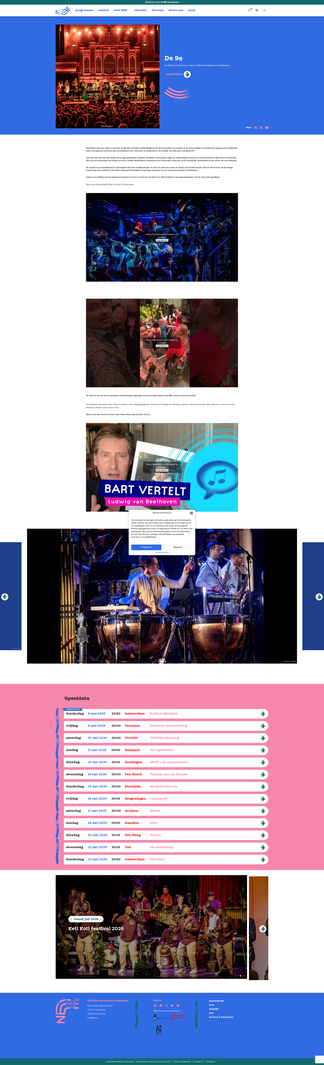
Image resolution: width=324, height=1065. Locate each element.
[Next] (263, 929)
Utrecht (131, 738)
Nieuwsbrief (216, 1001)
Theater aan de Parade (169, 774)
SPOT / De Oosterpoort (169, 762)
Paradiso (157, 859)
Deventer (132, 725)
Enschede (133, 786)
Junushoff (159, 798)
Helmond (132, 750)
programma (84, 10)
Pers (211, 1005)
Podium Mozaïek (164, 713)
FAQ (211, 1013)
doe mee (158, 10)
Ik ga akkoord (162, 240)
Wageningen (135, 798)
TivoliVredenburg (164, 738)
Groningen (133, 762)
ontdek (103, 10)
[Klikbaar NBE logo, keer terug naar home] (63, 10)
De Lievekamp (161, 847)
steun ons (176, 10)
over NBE (120, 10)
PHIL (154, 823)
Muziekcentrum (163, 786)
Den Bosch (133, 774)
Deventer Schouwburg (168, 725)
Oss (128, 847)
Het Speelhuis (161, 750)
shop (191, 10)
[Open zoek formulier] (264, 10)
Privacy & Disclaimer (221, 1017)
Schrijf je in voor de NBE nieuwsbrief (162, 2)
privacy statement (162, 552)
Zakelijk (213, 1009)
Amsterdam (135, 713)
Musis (155, 810)
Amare (155, 835)
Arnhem (131, 810)
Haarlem (132, 823)
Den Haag (133, 835)
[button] (191, 513)
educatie (140, 10)
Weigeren (177, 547)
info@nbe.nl (92, 1018)
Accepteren (146, 547)
